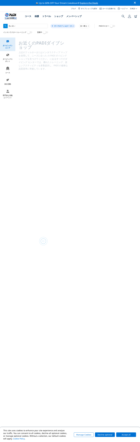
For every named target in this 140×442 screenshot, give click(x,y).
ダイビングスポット (8, 60)
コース (7, 72)
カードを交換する (109, 8)
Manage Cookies (83, 434)
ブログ (73, 8)
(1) (63, 26)
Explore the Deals (89, 3)
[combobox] (25, 26)
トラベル (46, 16)
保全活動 (7, 84)
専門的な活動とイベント (8, 96)
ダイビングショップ (8, 46)
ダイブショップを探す (89, 8)
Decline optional (104, 434)
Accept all (126, 434)
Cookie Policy (19, 438)
